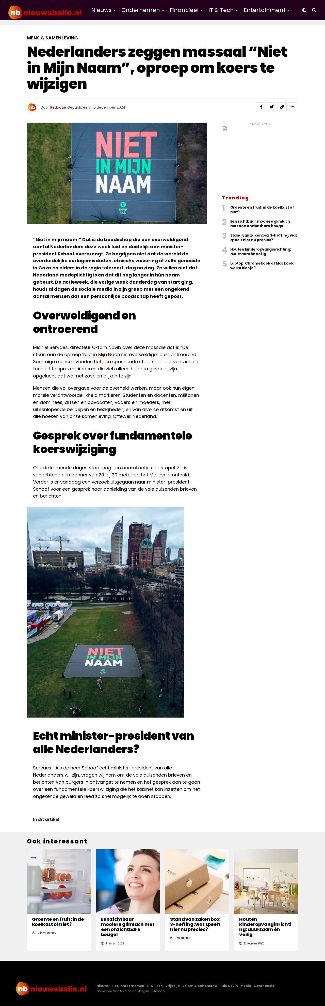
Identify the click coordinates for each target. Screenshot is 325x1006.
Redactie (58, 107)
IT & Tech (221, 10)
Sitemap (158, 991)
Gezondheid (264, 986)
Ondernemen (140, 10)
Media (245, 986)
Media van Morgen (134, 991)
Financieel (184, 10)
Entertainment (265, 10)
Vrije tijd (172, 986)
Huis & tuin (228, 986)
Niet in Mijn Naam (102, 354)
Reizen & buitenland (199, 986)
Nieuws (101, 10)
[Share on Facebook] (261, 106)
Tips (115, 986)
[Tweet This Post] (271, 106)
